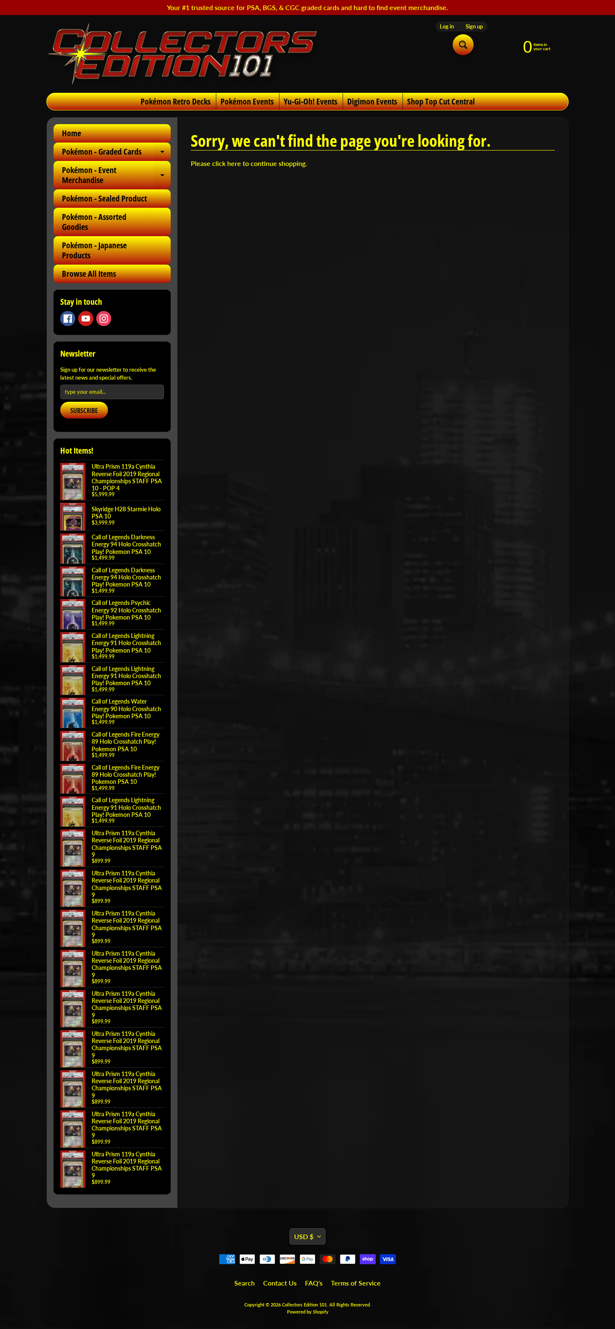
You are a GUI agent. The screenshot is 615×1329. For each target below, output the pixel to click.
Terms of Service (356, 1283)
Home (71, 133)
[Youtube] (85, 318)
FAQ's (314, 1283)
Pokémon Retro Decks (175, 101)
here (234, 163)
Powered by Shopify (307, 1311)
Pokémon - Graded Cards (116, 153)
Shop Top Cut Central (441, 101)
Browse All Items (89, 273)
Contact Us (280, 1283)
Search (244, 1283)
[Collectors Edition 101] (182, 54)
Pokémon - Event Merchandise (116, 175)
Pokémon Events (247, 101)
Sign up (474, 26)
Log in (447, 26)
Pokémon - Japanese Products (94, 250)
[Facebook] (67, 318)
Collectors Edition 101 (304, 1304)
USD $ (303, 1236)
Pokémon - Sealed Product (104, 198)
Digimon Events (372, 101)
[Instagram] (103, 318)
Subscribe (84, 410)
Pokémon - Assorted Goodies (94, 221)
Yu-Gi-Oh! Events (310, 101)
